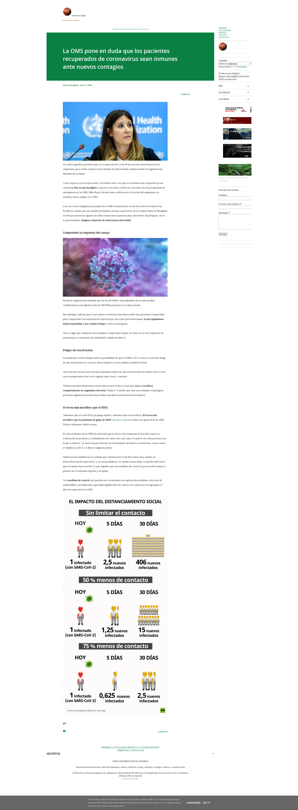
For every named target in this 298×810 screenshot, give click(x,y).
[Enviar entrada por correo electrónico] (64, 732)
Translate (242, 66)
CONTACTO (224, 37)
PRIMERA (115, 29)
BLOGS (139, 29)
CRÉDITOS (123, 750)
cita (89, 196)
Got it (206, 802)
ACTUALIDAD (122, 29)
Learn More (193, 802)
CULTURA (143, 747)
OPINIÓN (134, 29)
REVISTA (128, 29)
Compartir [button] (185, 94)
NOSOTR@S (145, 29)
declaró (116, 419)
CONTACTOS (136, 750)
